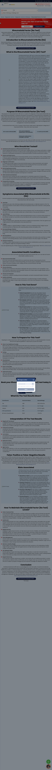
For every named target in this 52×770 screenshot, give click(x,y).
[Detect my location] (33, 384)
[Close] (33, 380)
